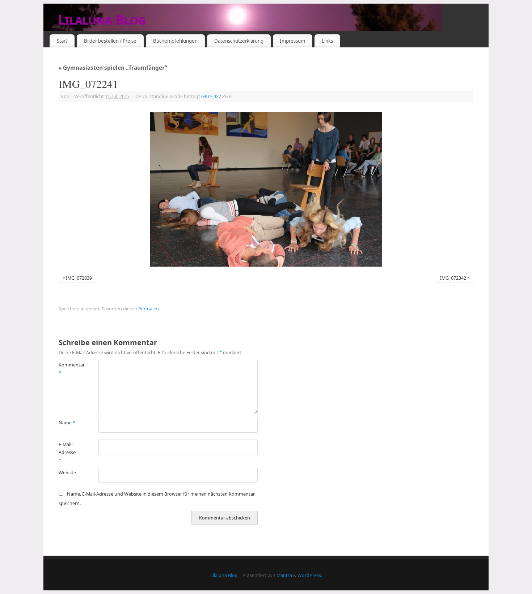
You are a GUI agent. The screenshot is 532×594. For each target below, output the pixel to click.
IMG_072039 (79, 278)
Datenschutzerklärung (238, 41)
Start (62, 41)
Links (327, 41)
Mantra (284, 575)
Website (67, 473)
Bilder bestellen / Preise (110, 41)
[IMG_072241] (266, 189)
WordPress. (309, 575)
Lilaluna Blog (102, 20)
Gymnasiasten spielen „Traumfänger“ (113, 68)
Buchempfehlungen (175, 41)
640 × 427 (211, 96)
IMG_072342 (453, 278)
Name (67, 423)
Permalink (149, 309)
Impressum (292, 41)
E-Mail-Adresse (67, 452)
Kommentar (69, 369)
